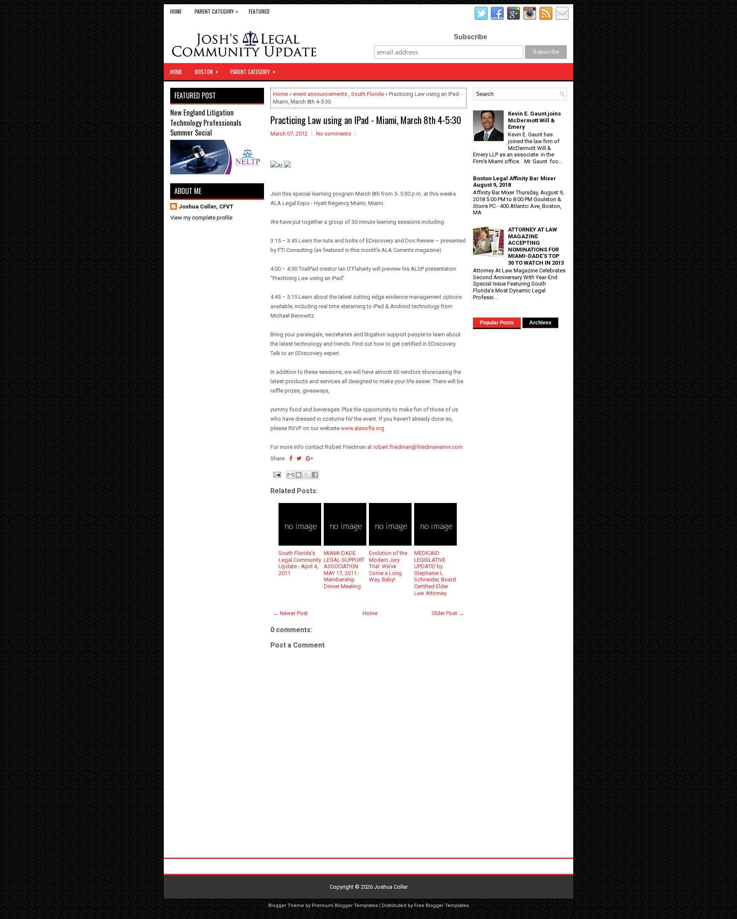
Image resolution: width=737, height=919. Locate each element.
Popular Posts (497, 323)
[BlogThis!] (298, 475)
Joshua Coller (391, 887)
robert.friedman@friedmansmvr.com (418, 447)
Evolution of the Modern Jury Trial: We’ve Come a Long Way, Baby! (388, 566)
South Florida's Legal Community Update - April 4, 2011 (300, 563)
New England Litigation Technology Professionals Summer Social (205, 122)
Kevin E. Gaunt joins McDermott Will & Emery (534, 120)
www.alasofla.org (362, 428)
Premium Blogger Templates (345, 905)
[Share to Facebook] (314, 475)
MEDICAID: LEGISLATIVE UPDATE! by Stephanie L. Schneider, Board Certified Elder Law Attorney (435, 573)
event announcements (320, 94)
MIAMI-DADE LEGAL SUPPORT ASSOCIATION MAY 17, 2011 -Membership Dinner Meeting (344, 570)
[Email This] (290, 475)
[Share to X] (306, 475)
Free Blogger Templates (441, 905)
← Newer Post (290, 613)
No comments (333, 133)
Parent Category (216, 11)
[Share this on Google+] (309, 458)
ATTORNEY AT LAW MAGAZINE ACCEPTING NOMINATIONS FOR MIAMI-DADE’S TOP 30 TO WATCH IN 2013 (536, 246)
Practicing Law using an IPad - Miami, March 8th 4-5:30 (365, 120)
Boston (206, 71)
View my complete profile (201, 217)
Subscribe (470, 36)
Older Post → (448, 613)
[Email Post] (276, 474)
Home (176, 11)
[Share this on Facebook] (290, 458)
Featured (259, 11)
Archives (540, 323)
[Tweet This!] (299, 458)
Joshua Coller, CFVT (206, 206)
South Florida (367, 94)
